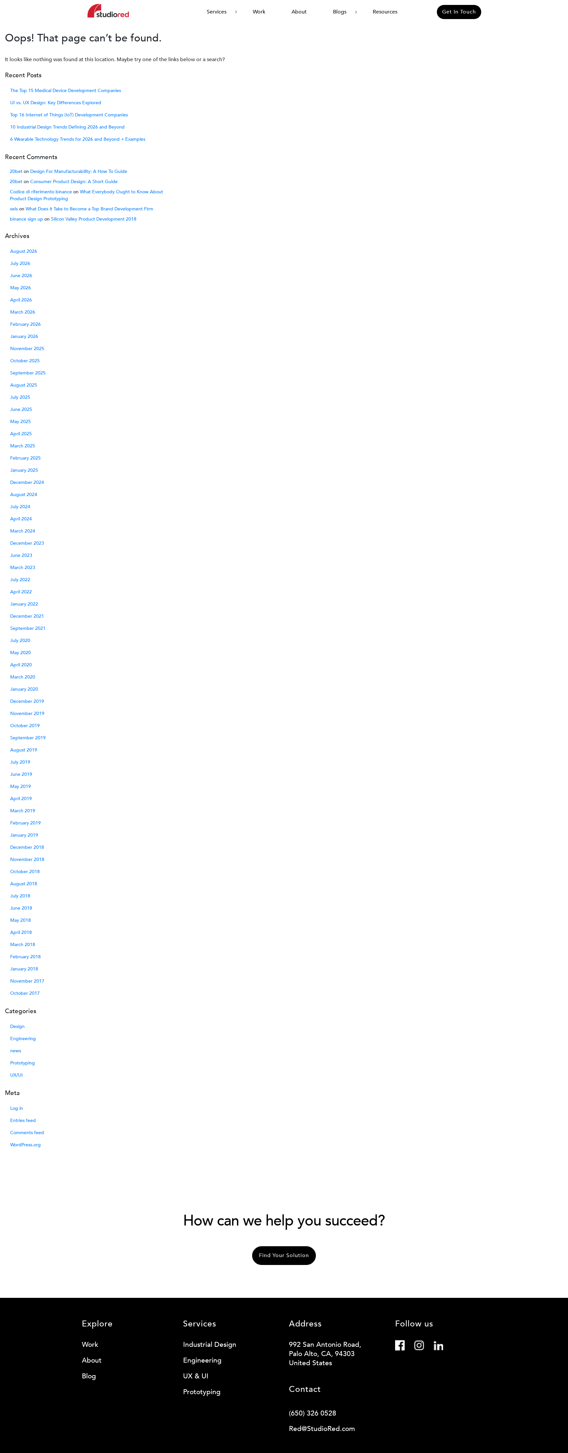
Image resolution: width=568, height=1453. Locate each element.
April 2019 (21, 799)
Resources (385, 11)
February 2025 (25, 458)
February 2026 (25, 324)
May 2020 (20, 653)
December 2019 (27, 701)
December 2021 (27, 616)
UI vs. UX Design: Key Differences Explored (55, 103)
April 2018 (21, 932)
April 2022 (21, 592)
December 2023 (27, 543)
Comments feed (27, 1133)
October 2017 (25, 993)
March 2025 (22, 446)
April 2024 (21, 519)
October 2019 (25, 726)
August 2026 (23, 251)
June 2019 (21, 774)
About (299, 11)
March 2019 (22, 811)
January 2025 (24, 470)
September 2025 (28, 373)
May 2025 (20, 421)
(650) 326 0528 (312, 1413)
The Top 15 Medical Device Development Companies (65, 90)
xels (14, 209)
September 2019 (28, 738)
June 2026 (21, 276)
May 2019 (20, 786)
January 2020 (24, 689)
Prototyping (22, 1063)
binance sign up (26, 219)
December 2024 (27, 482)
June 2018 (21, 908)
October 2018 (25, 872)
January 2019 (24, 835)
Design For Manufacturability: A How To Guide (78, 171)
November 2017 (27, 981)
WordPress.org (25, 1145)
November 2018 (27, 859)
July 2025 (20, 397)
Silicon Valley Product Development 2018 (93, 219)
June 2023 (21, 555)
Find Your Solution (284, 1255)
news (15, 1051)
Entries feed (23, 1120)
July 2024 (20, 507)
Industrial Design (209, 1344)
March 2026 (22, 312)
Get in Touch (459, 11)
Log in (16, 1108)
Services (216, 11)
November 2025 (27, 348)
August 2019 (23, 750)
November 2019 (27, 713)
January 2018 (24, 969)
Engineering (23, 1039)
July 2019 (20, 762)
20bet (16, 171)
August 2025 (23, 385)
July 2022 (20, 580)
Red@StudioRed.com (322, 1429)
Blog (89, 1376)
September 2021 (28, 628)
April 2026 (21, 300)
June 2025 (21, 409)
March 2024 (22, 531)
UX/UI (16, 1075)
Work (259, 11)
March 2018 (22, 944)
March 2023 (22, 567)
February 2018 (25, 957)
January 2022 (24, 604)
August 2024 (23, 494)
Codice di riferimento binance (41, 192)
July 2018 (20, 896)
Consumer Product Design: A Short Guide (74, 182)
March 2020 (22, 677)
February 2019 (25, 823)
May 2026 (20, 288)
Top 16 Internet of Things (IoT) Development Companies (69, 115)
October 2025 (25, 361)
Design (17, 1026)
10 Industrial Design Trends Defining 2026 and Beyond (67, 127)
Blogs (339, 11)
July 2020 (20, 640)
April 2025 (21, 434)
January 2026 (24, 336)
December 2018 (27, 847)
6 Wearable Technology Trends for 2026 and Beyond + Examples (77, 139)
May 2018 (20, 920)
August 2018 (23, 884)
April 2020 (21, 665)
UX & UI (195, 1376)
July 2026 (20, 263)
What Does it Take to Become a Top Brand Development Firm (89, 209)
